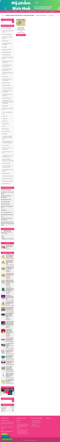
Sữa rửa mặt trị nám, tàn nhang (7, 38)
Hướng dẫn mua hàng (31, 11)
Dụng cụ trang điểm (6, 163)
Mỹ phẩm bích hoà (6, 183)
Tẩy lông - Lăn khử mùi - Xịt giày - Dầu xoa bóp (8, 166)
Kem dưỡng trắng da (7, 85)
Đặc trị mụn (5, 116)
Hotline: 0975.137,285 (7, 439)
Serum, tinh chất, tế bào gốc (7, 113)
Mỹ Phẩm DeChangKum (7, 28)
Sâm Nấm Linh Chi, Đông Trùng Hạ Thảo (7, 91)
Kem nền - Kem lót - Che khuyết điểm (7, 149)
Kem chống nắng (6, 131)
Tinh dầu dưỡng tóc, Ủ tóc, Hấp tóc (8, 170)
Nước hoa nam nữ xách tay (8, 181)
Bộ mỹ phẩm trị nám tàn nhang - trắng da (7, 66)
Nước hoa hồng (6, 123)
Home (2, 15)
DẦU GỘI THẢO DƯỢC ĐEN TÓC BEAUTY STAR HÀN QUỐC (21, 29)
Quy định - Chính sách (36, 420)
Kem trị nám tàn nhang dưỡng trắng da (7, 70)
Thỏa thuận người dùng (36, 422)
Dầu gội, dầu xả (6, 128)
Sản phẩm (22, 11)
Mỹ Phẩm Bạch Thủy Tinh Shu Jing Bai (7, 62)
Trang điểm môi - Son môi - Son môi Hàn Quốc (8, 156)
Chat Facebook (5, 436)
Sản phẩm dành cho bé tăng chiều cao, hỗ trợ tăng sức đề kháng (8, 102)
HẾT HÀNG (5, 47)
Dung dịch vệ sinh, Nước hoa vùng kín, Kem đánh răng (7, 138)
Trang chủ (8, 11)
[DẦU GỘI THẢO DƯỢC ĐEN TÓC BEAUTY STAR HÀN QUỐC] (20, 22)
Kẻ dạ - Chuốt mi (6, 145)
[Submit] (13, 22)
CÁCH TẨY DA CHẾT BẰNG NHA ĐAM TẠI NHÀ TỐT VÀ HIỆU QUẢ (9, 246)
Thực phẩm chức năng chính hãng (7, 95)
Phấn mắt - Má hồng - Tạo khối (8, 152)
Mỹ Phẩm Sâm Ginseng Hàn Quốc (8, 58)
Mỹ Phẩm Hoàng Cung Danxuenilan (7, 44)
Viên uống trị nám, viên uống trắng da (7, 80)
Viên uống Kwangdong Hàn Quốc (8, 31)
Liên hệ (45, 11)
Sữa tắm (4, 126)
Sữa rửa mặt (5, 121)
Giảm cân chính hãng (7, 98)
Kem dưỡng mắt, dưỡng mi (8, 176)
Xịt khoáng (5, 133)
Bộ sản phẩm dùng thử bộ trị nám (8, 73)
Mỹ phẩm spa (4, 210)
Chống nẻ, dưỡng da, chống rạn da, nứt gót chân (8, 160)
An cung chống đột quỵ (6, 212)
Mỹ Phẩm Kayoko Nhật (7, 49)
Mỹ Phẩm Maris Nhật (6, 54)
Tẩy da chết (5, 118)
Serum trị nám (5, 76)
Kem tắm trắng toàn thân (8, 178)
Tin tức (39, 11)
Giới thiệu (15, 11)
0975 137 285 (6, 232)
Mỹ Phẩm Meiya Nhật (7, 52)
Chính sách (52, 11)
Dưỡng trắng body (6, 173)
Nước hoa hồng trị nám (7, 34)
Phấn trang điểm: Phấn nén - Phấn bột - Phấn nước (8, 142)
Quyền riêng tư (35, 424)
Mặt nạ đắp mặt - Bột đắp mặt (8, 109)
